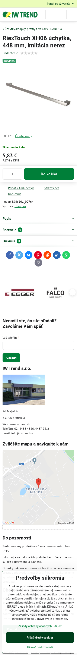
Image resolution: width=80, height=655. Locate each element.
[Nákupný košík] (61, 14)
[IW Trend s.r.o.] (24, 390)
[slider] (29, 53)
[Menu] (72, 14)
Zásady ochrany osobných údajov (40, 626)
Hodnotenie (10, 53)
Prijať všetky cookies (40, 637)
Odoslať (11, 358)
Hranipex (20, 206)
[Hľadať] (51, 14)
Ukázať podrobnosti (40, 647)
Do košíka (49, 173)
